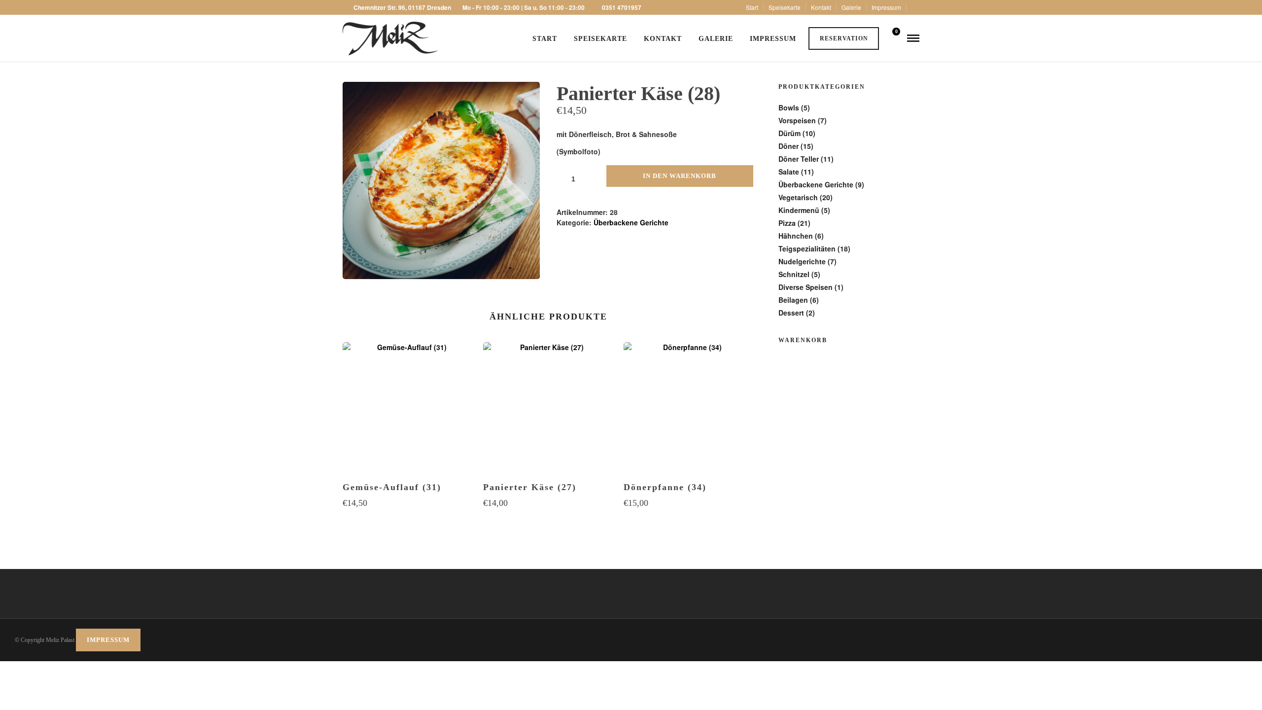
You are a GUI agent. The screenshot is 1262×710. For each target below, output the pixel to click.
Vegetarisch (798, 197)
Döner (788, 146)
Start (752, 7)
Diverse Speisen (805, 287)
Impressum (886, 7)
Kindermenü (798, 210)
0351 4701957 (621, 7)
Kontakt (821, 7)
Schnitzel (793, 274)
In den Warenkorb (679, 175)
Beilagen (793, 300)
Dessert (791, 313)
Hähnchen (795, 236)
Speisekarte (785, 7)
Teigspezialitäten (807, 248)
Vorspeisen (797, 120)
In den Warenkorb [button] (408, 522)
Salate (788, 172)
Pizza (787, 223)
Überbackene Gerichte (631, 222)
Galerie (851, 7)
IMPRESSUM (108, 639)
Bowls (788, 107)
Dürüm (789, 133)
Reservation (844, 38)
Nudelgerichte (802, 261)
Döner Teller (798, 159)
